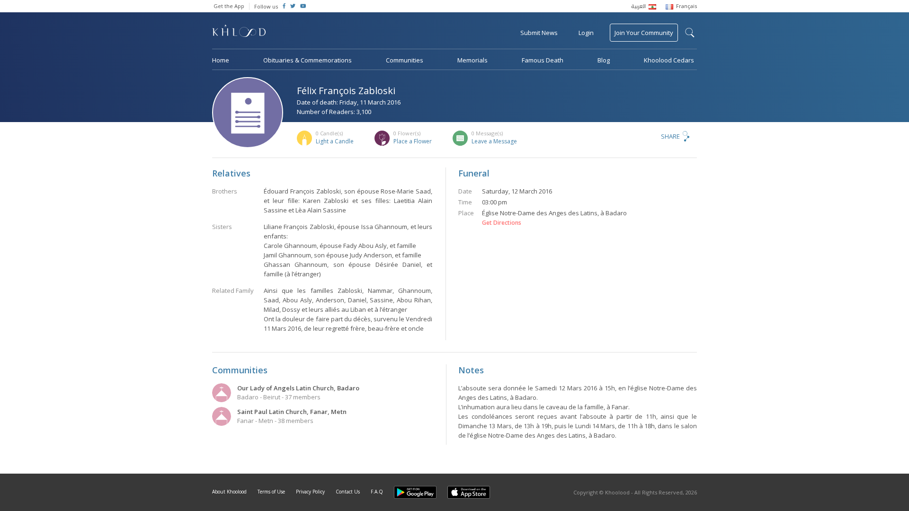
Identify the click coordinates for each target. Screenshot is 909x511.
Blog (603, 60)
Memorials (472, 60)
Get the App (229, 5)
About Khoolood (229, 491)
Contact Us (348, 491)
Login (586, 32)
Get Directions (501, 223)
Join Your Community (644, 32)
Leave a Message (494, 141)
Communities (404, 60)
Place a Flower (412, 141)
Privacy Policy (310, 491)
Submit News (539, 32)
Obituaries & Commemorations (307, 60)
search (690, 32)
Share (670, 136)
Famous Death (542, 60)
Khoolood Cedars (669, 60)
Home (220, 60)
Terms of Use (271, 491)
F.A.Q (377, 491)
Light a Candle (335, 141)
